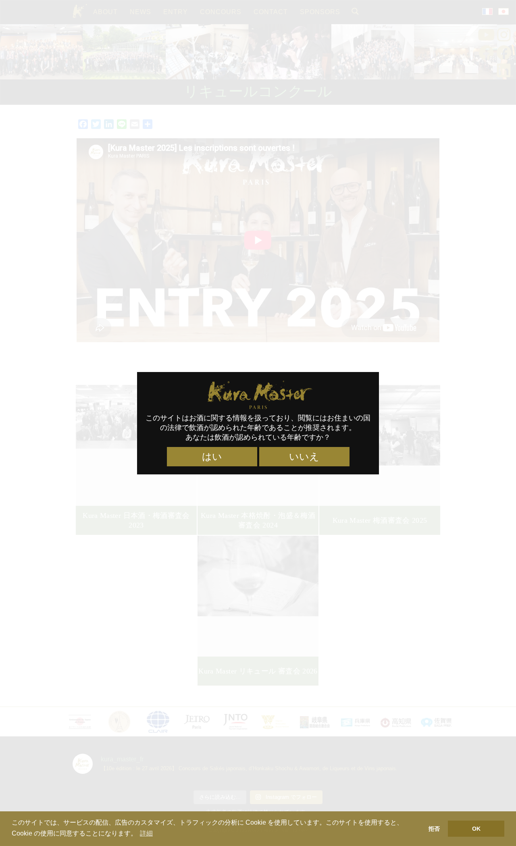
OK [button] (476, 828)
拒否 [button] (434, 828)
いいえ (304, 456)
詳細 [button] (146, 833)
